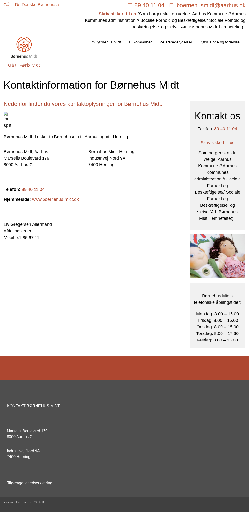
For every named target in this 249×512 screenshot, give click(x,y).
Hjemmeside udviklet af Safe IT (23, 502)
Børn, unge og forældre (220, 42)
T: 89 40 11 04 (146, 5)
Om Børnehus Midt (105, 42)
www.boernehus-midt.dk (55, 199)
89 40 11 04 (33, 189)
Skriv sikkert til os (217, 142)
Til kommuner (140, 42)
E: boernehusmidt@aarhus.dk (207, 5)
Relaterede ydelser (175, 42)
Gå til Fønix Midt (24, 65)
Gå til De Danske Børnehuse (31, 4)
